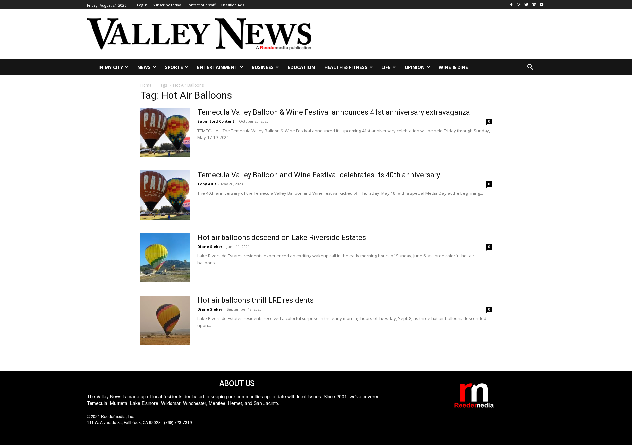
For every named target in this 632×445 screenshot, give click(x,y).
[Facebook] (511, 5)
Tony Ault (207, 183)
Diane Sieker (210, 246)
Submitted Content (216, 121)
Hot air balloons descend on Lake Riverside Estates (282, 237)
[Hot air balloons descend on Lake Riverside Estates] (165, 257)
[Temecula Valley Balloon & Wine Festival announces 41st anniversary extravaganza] (165, 132)
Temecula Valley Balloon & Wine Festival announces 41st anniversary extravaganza (334, 112)
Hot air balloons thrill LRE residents (256, 300)
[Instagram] (519, 5)
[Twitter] (526, 5)
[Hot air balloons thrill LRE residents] (165, 320)
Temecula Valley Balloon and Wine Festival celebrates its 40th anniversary (319, 175)
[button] (530, 67)
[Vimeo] (534, 5)
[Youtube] (541, 5)
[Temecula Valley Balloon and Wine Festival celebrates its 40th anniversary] (165, 195)
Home (146, 85)
